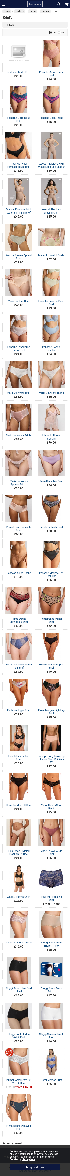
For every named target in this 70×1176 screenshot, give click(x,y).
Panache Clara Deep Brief (18, 119)
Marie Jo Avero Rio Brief (51, 852)
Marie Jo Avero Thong (51, 392)
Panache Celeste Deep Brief (51, 303)
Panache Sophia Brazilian (51, 348)
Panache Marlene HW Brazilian (51, 574)
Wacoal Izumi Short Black (51, 807)
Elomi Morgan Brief (51, 1080)
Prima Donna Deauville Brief (19, 1127)
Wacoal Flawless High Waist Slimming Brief (18, 211)
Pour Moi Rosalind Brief (18, 758)
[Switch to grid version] (50, 32)
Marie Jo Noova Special (51, 437)
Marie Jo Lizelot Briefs (51, 255)
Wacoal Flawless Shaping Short (51, 211)
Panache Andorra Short (19, 942)
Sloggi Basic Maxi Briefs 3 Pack (51, 944)
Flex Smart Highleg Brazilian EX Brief (19, 852)
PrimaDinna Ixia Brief (51, 481)
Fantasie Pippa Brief (18, 710)
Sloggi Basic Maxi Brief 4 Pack (18, 990)
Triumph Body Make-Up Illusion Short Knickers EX (51, 759)
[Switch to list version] (59, 32)
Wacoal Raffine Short (18, 896)
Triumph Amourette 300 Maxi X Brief (19, 1081)
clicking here (28, 1159)
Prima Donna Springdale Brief (19, 620)
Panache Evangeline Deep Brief (18, 348)
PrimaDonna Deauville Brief (18, 529)
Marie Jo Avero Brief (19, 392)
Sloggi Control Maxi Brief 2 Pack (19, 1036)
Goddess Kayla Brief (18, 72)
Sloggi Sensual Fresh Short (51, 1036)
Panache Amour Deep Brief (51, 74)
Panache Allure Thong (19, 573)
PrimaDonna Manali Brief (51, 620)
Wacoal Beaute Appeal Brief (19, 257)
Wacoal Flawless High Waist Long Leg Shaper (51, 165)
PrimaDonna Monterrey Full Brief (19, 666)
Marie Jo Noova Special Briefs (19, 483)
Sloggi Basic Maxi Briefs (51, 990)
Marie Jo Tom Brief (19, 301)
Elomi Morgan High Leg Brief (51, 712)
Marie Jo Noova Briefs (19, 435)
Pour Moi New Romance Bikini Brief (19, 165)
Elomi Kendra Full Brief (19, 805)
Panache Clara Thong (51, 117)
